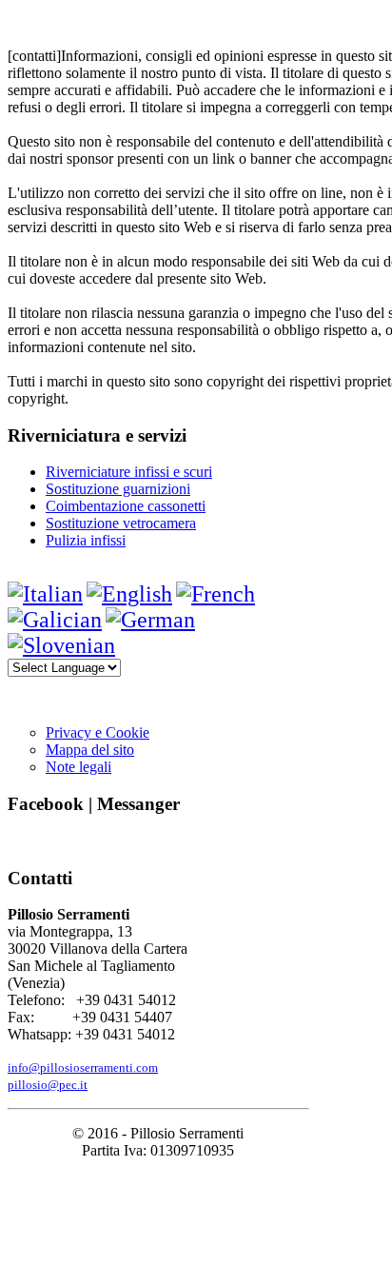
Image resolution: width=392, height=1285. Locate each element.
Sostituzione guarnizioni (118, 489)
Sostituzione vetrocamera (121, 523)
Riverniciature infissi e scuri (129, 472)
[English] (129, 594)
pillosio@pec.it (48, 1084)
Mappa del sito (90, 749)
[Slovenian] (61, 645)
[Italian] (45, 594)
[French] (215, 594)
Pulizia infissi (86, 540)
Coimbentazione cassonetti (126, 506)
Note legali (78, 767)
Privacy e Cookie (97, 732)
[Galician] (55, 619)
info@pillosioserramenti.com (83, 1067)
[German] (150, 619)
